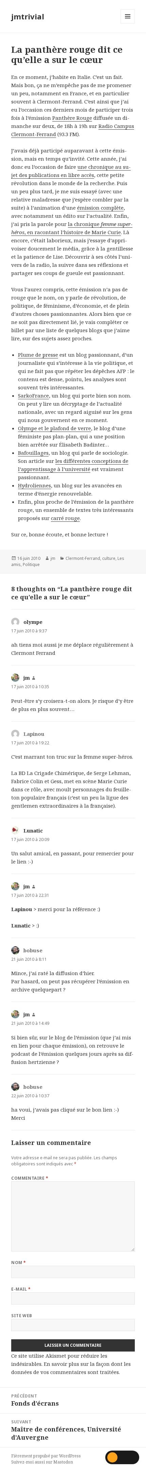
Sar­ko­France (33, 395)
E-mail (21, 1289)
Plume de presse (38, 354)
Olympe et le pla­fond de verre (54, 428)
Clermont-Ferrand (83, 558)
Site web (21, 1316)
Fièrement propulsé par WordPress (46, 1456)
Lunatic (33, 830)
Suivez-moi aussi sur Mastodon (42, 1462)
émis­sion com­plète (100, 207)
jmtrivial (27, 16)
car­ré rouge (65, 518)
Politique (31, 564)
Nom (18, 1262)
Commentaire (29, 1178)
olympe (32, 621)
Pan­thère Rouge (72, 117)
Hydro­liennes (34, 485)
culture (108, 558)
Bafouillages (33, 452)
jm (53, 558)
